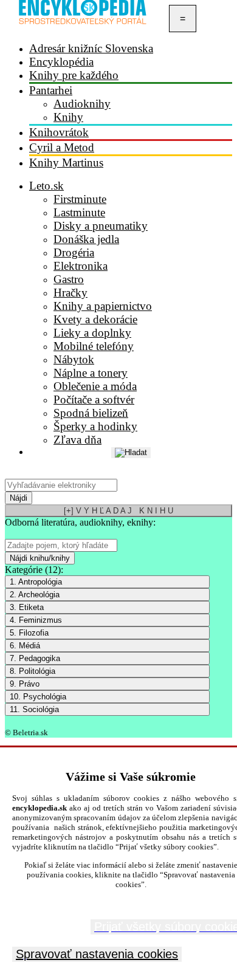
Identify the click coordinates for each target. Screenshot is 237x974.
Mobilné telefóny (93, 346)
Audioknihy (82, 103)
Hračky (70, 292)
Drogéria (73, 252)
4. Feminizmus (36, 620)
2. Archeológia (35, 594)
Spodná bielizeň (90, 412)
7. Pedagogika (35, 658)
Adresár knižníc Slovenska (91, 48)
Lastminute (79, 212)
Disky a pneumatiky (100, 225)
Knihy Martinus (66, 162)
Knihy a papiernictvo (102, 306)
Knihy (68, 117)
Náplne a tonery (90, 372)
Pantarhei (50, 90)
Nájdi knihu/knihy (40, 558)
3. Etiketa (27, 607)
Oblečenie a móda (95, 386)
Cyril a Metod (61, 147)
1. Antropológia (36, 581)
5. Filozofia (29, 632)
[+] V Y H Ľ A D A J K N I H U (118, 510)
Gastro (68, 279)
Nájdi (18, 497)
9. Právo (25, 683)
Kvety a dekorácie (95, 319)
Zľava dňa (77, 439)
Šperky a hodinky (95, 426)
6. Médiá (25, 645)
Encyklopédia (61, 61)
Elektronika (80, 265)
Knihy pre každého (73, 75)
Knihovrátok (59, 132)
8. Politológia (32, 671)
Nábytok (73, 359)
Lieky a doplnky (92, 332)
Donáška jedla (86, 239)
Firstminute (79, 199)
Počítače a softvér (93, 399)
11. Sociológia (34, 709)
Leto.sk (46, 185)
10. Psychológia (38, 696)
